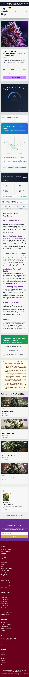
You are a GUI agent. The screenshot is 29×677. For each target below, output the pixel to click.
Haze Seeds (4, 601)
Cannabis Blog (4, 626)
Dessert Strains (5, 572)
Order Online (15, 78)
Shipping (3, 662)
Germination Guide (6, 624)
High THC (3, 558)
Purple (13, 119)
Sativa (2, 566)
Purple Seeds (4, 603)
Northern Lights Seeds (7, 612)
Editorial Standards (6, 628)
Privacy (3, 658)
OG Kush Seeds (5, 599)
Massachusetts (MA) (6, 583)
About (2, 652)
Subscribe (14, 536)
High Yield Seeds (5, 570)
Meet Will (3, 630)
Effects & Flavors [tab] (21, 206)
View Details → (6, 509)
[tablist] (14, 206)
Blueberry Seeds (5, 614)
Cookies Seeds (4, 608)
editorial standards (19, 202)
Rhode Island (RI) (5, 585)
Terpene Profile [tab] (8, 208)
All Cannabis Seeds (6, 549)
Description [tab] (8, 206)
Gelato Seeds (4, 605)
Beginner (3, 553)
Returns (3, 660)
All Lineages (4, 595)
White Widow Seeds (6, 610)
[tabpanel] (14, 271)
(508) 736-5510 (6, 642)
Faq (2, 656)
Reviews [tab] (21, 208)
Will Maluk (13, 201)
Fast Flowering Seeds (6, 568)
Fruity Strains (4, 575)
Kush (9, 119)
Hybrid (3, 560)
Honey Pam (6, 502)
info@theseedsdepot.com (8, 644)
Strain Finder (4, 622)
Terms (2, 665)
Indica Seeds (4, 562)
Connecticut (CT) (5, 587)
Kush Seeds (4, 597)
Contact (3, 654)
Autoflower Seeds (5, 551)
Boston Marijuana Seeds (17, 515)
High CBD (3, 555)
